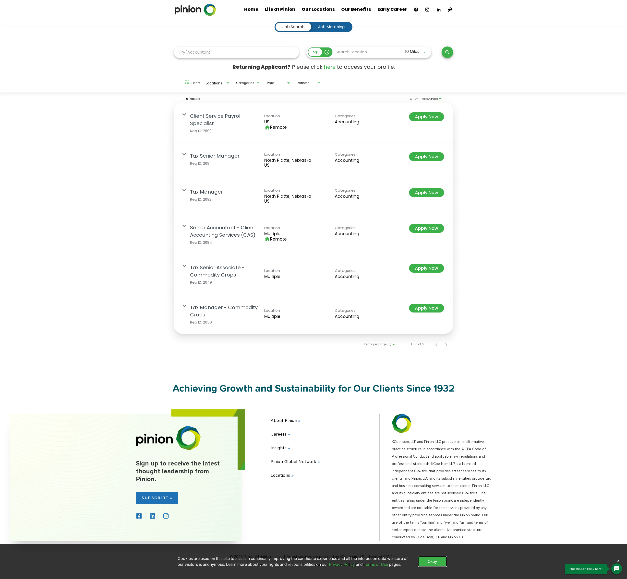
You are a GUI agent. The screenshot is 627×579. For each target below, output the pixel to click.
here (330, 66)
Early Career (392, 9)
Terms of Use (376, 564)
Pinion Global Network (293, 461)
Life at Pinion (280, 9)
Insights (279, 448)
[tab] (293, 27)
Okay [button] (432, 561)
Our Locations (318, 9)
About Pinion (284, 420)
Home (251, 9)
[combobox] (236, 52)
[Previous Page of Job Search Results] (436, 344)
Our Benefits (356, 9)
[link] (313, 122)
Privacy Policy (342, 564)
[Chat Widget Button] (616, 568)
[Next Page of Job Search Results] (446, 344)
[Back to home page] (168, 449)
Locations (280, 475)
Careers (279, 434)
